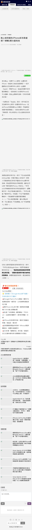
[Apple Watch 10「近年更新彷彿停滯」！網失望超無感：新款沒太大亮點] (6, 401)
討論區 (3, 487)
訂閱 (23, 523)
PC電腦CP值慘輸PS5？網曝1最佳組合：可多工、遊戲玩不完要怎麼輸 (22, 411)
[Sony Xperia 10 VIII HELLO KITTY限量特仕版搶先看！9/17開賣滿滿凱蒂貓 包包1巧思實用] (6, 479)
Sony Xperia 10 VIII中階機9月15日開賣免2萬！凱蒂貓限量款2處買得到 (22, 452)
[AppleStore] (22, 520)
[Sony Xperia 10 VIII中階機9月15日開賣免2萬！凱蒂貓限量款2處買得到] (6, 453)
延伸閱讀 (3, 386)
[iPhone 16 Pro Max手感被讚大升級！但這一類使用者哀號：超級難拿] (6, 420)
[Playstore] (19, 520)
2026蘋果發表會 (6, 355)
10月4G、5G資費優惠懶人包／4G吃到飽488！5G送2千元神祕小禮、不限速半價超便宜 (22, 391)
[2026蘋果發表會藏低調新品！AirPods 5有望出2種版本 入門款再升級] (6, 379)
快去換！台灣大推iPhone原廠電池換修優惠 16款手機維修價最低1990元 (22, 443)
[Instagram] (13, 520)
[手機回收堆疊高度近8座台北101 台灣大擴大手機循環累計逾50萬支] (6, 470)
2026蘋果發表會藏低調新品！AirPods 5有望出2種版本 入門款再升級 (22, 378)
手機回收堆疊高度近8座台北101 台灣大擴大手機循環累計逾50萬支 (22, 470)
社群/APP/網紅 (21, 5)
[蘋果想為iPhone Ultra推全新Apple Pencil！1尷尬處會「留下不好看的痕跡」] (6, 370)
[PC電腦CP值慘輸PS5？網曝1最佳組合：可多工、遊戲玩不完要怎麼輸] (6, 412)
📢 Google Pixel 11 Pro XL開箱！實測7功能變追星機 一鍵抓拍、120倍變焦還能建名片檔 (15, 301)
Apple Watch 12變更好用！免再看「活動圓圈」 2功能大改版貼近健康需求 (21, 360)
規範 (3, 503)
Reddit (13, 102)
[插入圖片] (25, 503)
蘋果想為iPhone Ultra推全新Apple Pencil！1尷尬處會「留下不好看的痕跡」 (22, 369)
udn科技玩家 (3, 34)
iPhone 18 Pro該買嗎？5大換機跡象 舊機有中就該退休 (22, 460)
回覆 (29, 503)
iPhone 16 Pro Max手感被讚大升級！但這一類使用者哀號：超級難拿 (22, 419)
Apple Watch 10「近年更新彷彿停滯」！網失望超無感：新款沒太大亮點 (22, 400)
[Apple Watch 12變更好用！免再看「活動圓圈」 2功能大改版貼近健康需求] (6, 361)
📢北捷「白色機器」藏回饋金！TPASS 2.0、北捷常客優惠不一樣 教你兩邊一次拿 (15, 315)
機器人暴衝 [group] (26, 9)
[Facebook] (10, 520)
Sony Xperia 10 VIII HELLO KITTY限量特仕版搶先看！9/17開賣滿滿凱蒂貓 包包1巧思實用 (22, 478)
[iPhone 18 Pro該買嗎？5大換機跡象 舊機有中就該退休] (6, 462)
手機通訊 (12, 5)
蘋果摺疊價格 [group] (15, 9)
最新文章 (4, 5)
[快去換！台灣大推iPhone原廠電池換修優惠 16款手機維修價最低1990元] (6, 444)
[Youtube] (26, 2)
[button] (28, 2)
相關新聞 (3, 429)
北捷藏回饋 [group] (5, 9)
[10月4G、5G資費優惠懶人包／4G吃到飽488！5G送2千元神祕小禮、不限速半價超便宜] (6, 392)
